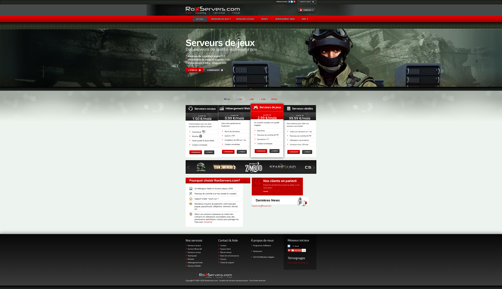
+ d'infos (193, 70)
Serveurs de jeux (220, 18)
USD (240, 99)
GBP (252, 99)
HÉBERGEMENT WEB (285, 18)
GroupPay (208, 221)
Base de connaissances (229, 255)
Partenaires (257, 251)
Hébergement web (195, 262)
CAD (264, 99)
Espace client (225, 248)
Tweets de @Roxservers (261, 205)
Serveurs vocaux (194, 252)
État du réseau (226, 252)
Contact (223, 245)
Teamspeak (192, 255)
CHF (275, 99)
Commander (195, 152)
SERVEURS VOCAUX (245, 18)
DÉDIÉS (264, 18)
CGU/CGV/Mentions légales (263, 257)
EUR (228, 99)
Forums (223, 259)
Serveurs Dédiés (194, 265)
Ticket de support (227, 262)
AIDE (304, 18)
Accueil (200, 18)
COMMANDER (213, 70)
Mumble (191, 259)
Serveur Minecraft (195, 248)
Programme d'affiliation (262, 245)
